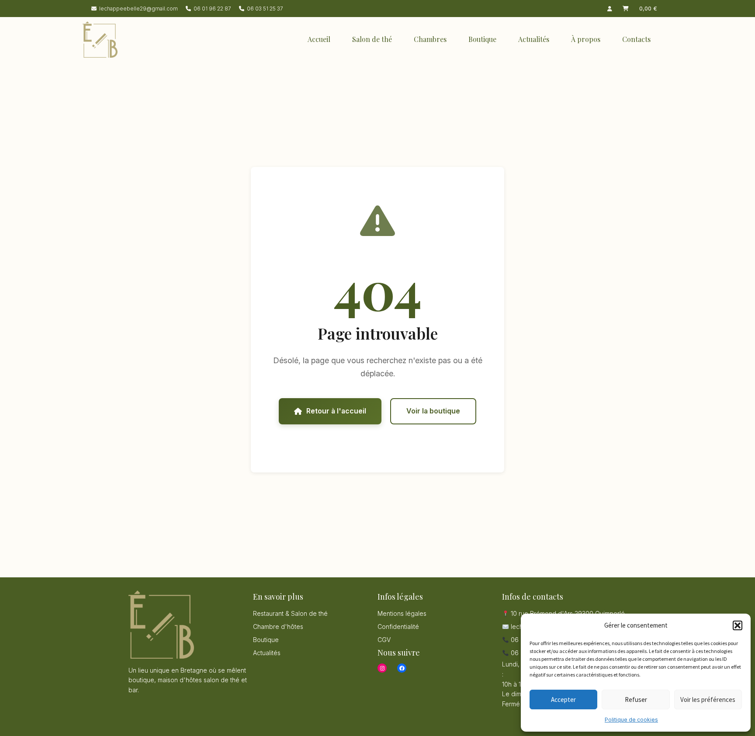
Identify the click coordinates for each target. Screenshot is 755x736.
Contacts (636, 39)
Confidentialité (398, 626)
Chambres (430, 39)
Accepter (563, 699)
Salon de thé (372, 39)
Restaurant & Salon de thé (290, 613)
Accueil (319, 39)
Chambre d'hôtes (278, 626)
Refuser (636, 699)
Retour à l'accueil (336, 410)
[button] (737, 625)
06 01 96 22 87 (212, 8)
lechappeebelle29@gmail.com (138, 8)
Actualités (533, 39)
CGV (384, 639)
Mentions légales (402, 613)
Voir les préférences (707, 699)
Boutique (482, 39)
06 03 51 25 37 (265, 8)
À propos (585, 39)
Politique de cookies (631, 719)
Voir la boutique (433, 410)
